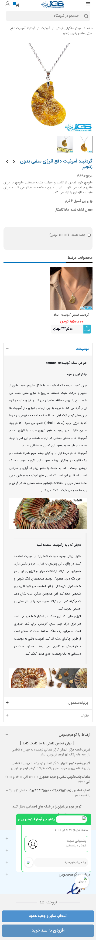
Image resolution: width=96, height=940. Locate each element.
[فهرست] (88, 4)
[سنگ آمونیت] (13, 162)
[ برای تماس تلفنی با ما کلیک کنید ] (47, 743)
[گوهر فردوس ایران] (52, 4)
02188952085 (61, 790)
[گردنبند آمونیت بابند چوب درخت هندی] (6, 162)
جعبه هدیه (67, 235)
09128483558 (39, 790)
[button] (48, 349)
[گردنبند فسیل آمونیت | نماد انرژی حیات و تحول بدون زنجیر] (71, 288)
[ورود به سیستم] (7, 4)
